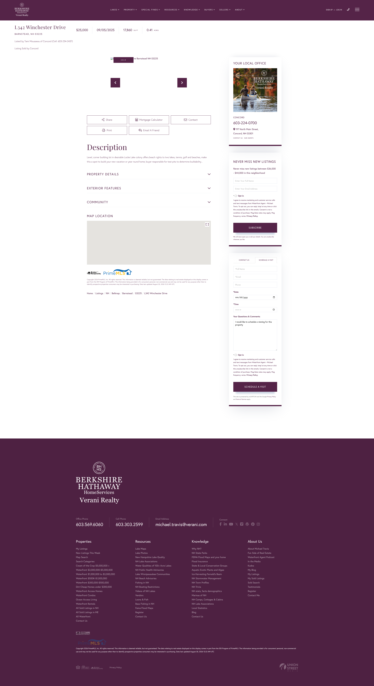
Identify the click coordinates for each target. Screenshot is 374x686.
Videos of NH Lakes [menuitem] (145, 591)
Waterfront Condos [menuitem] (85, 595)
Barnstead (127, 293)
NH (107, 293)
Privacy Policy (252, 216)
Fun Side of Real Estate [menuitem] (259, 552)
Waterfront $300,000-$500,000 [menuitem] (92, 582)
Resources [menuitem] (171, 9)
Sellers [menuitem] (223, 9)
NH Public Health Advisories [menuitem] (149, 569)
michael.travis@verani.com (181, 524)
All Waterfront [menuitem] (83, 616)
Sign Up (329, 10)
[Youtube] (231, 524)
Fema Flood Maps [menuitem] (144, 608)
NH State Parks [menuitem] (199, 552)
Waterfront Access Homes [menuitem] (89, 591)
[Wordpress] (247, 524)
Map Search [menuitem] (82, 557)
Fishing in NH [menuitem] (142, 582)
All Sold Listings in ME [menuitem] (87, 612)
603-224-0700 (245, 122)
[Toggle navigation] (357, 9)
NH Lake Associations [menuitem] (146, 561)
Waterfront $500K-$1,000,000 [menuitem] (91, 578)
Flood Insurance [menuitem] (200, 561)
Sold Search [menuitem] (254, 582)
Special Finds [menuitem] (149, 9)
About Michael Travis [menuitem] (258, 548)
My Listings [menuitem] (82, 548)
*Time (236, 304)
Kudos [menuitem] (251, 565)
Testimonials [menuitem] (254, 586)
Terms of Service (241, 399)
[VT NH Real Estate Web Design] (289, 667)
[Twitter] (236, 524)
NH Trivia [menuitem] (196, 586)
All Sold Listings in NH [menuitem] (87, 608)
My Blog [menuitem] (252, 569)
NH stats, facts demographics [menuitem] (207, 591)
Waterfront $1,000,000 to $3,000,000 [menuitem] (95, 574)
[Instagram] (258, 524)
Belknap (116, 293)
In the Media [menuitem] (254, 561)
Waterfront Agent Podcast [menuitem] (261, 557)
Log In (339, 10)
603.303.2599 (129, 524)
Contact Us (238, 138)
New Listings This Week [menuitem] (88, 552)
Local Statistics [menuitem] (199, 608)
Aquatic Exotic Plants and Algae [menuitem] (208, 569)
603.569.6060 (89, 524)
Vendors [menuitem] (139, 595)
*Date (236, 292)
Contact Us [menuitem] (81, 620)
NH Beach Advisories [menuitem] (145, 578)
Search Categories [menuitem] (85, 561)
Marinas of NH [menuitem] (199, 595)
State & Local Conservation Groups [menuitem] (209, 565)
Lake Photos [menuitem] (141, 552)
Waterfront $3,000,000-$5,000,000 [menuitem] (94, 569)
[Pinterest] (252, 524)
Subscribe (255, 227)
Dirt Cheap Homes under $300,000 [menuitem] (94, 586)
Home (90, 293)
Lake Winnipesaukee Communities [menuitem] (152, 574)
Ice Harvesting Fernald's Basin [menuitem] (207, 574)
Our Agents (248, 138)
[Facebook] (220, 524)
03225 (138, 293)
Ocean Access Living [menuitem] (86, 599)
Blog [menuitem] (194, 612)
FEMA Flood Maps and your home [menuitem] (209, 557)
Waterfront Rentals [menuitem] (85, 603)
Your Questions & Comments (246, 316)
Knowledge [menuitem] (191, 9)
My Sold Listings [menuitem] (256, 578)
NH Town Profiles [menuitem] (200, 582)
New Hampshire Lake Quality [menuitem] (150, 557)
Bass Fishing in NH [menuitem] (144, 603)
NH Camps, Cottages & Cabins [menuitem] (207, 599)
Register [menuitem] (139, 612)
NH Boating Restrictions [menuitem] (147, 586)
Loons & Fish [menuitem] (141, 599)
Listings (99, 293)
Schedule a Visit (266, 260)
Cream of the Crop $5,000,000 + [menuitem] (92, 565)
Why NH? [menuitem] (196, 548)
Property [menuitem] (129, 9)
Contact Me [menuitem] (254, 595)
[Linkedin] (225, 524)
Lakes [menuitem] (113, 9)
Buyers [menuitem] (209, 9)
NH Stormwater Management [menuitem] (206, 578)
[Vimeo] (241, 524)
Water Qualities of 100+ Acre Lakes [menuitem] (153, 565)
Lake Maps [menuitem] (140, 548)
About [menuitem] (239, 9)
